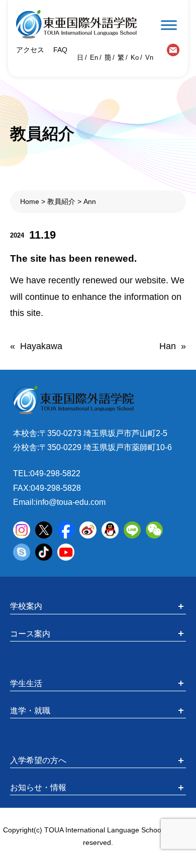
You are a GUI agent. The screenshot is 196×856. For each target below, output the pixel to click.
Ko (135, 57)
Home (29, 201)
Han (167, 346)
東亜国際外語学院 (76, 24)
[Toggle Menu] (169, 25)
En (94, 57)
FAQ (59, 50)
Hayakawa (41, 346)
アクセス (30, 50)
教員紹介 (61, 201)
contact (173, 50)
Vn (149, 57)
